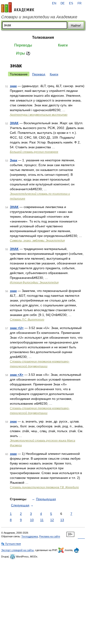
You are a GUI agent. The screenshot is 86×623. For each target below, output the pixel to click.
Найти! (76, 25)
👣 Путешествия (11, 543)
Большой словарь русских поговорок (34, 152)
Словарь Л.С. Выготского (27, 319)
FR (79, 3)
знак (13, 86)
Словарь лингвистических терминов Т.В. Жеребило (44, 487)
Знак (13, 160)
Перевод (38, 74)
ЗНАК (14, 123)
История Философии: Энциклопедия (34, 282)
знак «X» (16, 374)
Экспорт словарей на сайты (17, 550)
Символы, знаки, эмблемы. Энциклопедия (37, 240)
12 (52, 520)
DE (63, 3)
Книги (63, 45)
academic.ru (17, 7)
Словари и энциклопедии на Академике (39, 17)
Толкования (43, 37)
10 (32, 520)
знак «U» (17, 328)
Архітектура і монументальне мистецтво (38, 114)
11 (42, 520)
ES (71, 3)
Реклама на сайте (49, 536)
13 (62, 520)
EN (54, 3)
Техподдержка (29, 536)
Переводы (23, 45)
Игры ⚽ (23, 53)
